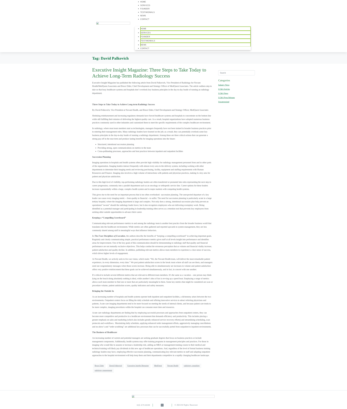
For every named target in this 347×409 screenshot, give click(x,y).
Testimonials (147, 12)
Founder (145, 37)
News (143, 45)
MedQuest (158, 366)
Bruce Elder (99, 366)
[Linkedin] (162, 405)
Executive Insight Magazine (138, 366)
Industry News (223, 85)
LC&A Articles (224, 89)
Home (143, 29)
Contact (144, 19)
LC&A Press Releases (226, 98)
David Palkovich (115, 366)
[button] (193, 25)
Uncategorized (223, 102)
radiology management (103, 370)
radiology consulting (192, 366)
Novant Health (172, 366)
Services (146, 33)
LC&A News (223, 93)
